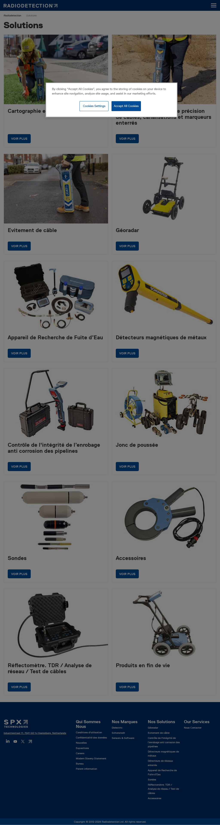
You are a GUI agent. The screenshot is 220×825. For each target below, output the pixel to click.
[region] (111, 99)
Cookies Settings (94, 106)
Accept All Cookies (126, 106)
